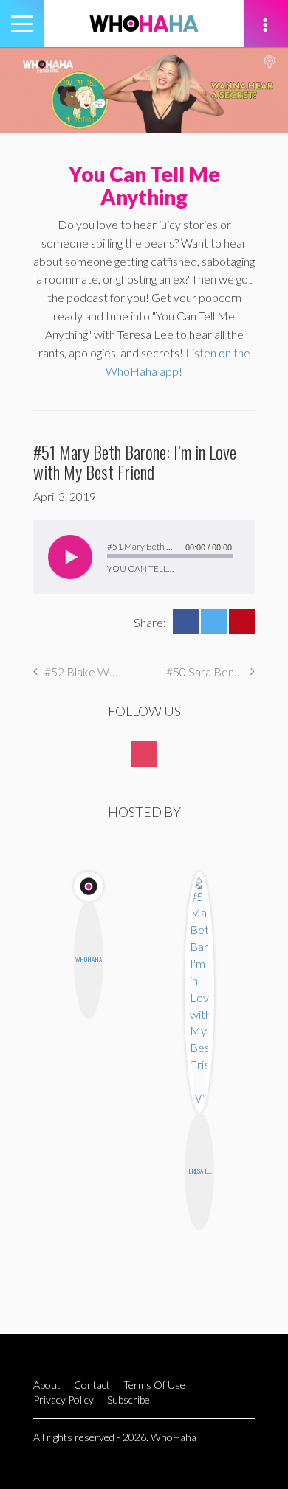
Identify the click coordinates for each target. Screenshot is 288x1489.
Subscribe (128, 1399)
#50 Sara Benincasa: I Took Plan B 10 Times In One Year (210, 672)
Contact (92, 1384)
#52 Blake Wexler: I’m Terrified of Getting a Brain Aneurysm (83, 672)
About (47, 1384)
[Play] (70, 557)
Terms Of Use (154, 1384)
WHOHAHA (144, 23)
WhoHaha (88, 959)
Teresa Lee (199, 1171)
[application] (144, 557)
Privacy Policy (63, 1399)
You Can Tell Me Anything (144, 185)
